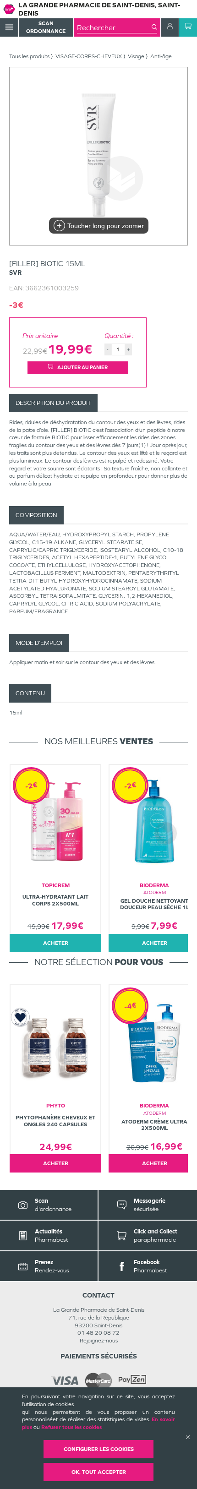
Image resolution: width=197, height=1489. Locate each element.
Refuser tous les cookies (71, 1427)
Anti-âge (161, 56)
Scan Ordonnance (46, 27)
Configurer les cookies (99, 1449)
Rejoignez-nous (99, 1340)
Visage (136, 56)
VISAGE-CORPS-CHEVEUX (88, 56)
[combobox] (114, 27)
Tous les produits (29, 56)
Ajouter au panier (82, 367)
